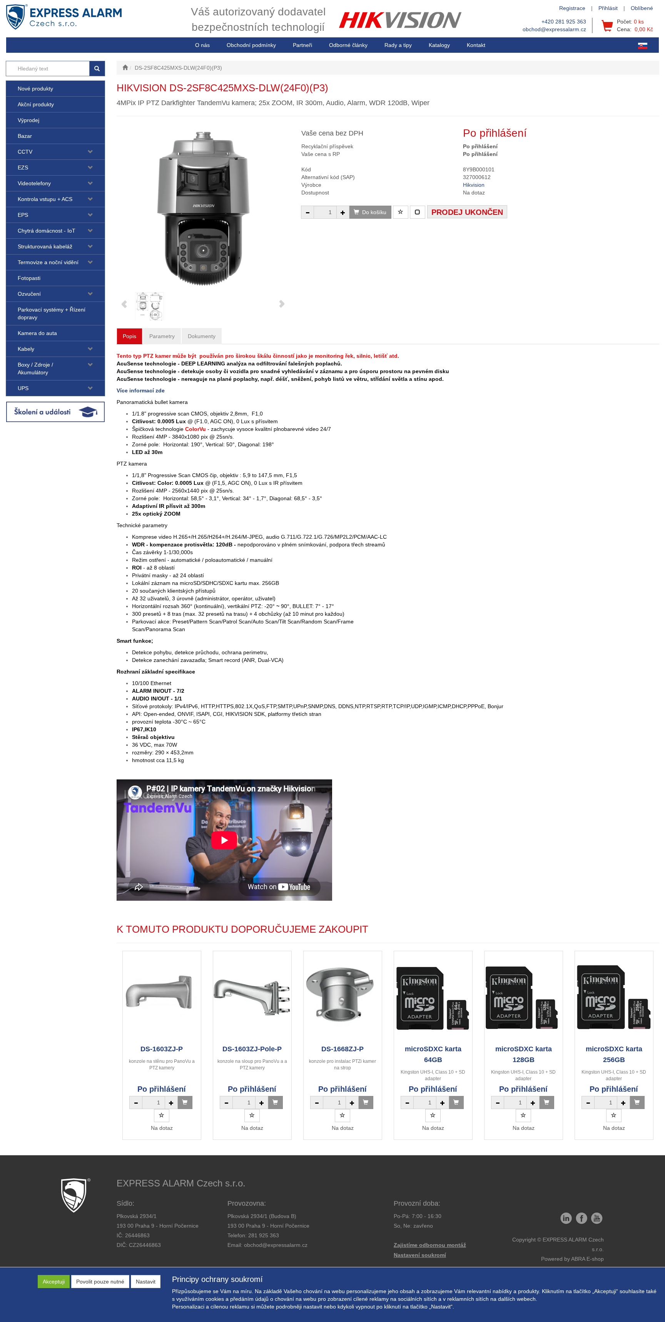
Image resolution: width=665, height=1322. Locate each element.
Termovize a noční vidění (48, 262)
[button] (398, 45)
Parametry (162, 336)
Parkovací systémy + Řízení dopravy (51, 313)
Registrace (572, 8)
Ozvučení (29, 294)
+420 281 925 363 (563, 21)
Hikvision (474, 185)
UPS (23, 388)
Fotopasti (29, 278)
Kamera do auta (37, 333)
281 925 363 (263, 1235)
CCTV (25, 152)
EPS (23, 215)
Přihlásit (608, 8)
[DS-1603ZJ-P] (161, 997)
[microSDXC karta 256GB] (613, 997)
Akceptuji (54, 1281)
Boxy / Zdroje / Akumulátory (35, 368)
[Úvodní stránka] (125, 68)
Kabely (26, 349)
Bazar (25, 136)
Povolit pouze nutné (100, 1281)
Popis (129, 336)
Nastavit (145, 1281)
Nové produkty (35, 88)
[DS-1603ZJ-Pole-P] (252, 997)
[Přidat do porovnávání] (417, 212)
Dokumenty (202, 336)
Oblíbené (642, 8)
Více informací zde (141, 390)
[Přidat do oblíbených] (400, 212)
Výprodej (28, 120)
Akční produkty (36, 104)
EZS (23, 167)
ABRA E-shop (587, 1259)
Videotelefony (34, 183)
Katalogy (439, 45)
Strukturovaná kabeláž (45, 246)
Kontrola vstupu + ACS (45, 199)
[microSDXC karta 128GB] (523, 997)
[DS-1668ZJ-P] (342, 997)
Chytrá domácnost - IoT (46, 231)
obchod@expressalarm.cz (554, 29)
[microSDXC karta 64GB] (432, 997)
